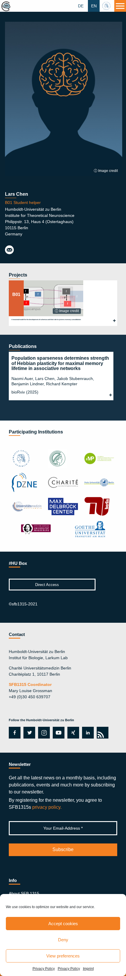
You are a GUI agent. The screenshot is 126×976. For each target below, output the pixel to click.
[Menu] (120, 6)
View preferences (63, 955)
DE (81, 6)
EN (94, 6)
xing (71, 733)
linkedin (88, 733)
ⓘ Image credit (106, 171)
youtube (57, 733)
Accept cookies (63, 923)
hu (107, 6)
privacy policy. (47, 807)
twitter (29, 733)
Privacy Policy (44, 969)
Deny (63, 939)
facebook (13, 733)
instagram (43, 733)
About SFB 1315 (24, 893)
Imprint (88, 969)
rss (101, 733)
